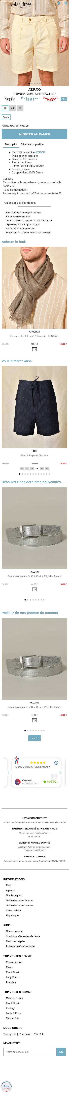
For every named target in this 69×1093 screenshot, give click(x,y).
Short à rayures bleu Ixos (34, 455)
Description (11, 144)
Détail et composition (32, 144)
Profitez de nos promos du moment (30, 613)
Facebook (24, 1034)
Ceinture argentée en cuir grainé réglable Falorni (34, 576)
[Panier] (64, 5)
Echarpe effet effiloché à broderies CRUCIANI (34, 336)
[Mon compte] (49, 5)
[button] (42, 5)
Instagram (9, 1034)
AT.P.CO (34, 89)
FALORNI (34, 572)
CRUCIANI (34, 332)
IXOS (34, 451)
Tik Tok (39, 1034)
